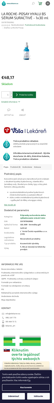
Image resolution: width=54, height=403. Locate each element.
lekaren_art (10, 325)
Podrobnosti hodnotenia (35, 25)
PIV (2, 289)
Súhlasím (38, 396)
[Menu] (48, 3)
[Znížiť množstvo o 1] (11, 96)
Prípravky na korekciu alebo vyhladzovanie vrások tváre (33, 216)
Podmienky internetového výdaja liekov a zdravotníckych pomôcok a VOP (25, 274)
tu (29, 380)
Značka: (14, 27)
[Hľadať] (33, 3)
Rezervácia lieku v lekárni (11, 269)
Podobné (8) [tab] (15, 167)
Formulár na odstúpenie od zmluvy (15, 286)
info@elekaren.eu (13, 313)
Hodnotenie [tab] (27, 167)
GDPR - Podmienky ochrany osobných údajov (19, 278)
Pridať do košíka (26, 95)
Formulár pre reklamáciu (11, 282)
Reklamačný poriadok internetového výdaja (19, 293)
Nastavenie (26, 387)
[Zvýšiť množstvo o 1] (11, 93)
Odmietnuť (13, 396)
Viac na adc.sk (10, 204)
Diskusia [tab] (37, 167)
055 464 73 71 (11, 321)
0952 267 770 (11, 317)
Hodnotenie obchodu (10, 296)
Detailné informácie (9, 102)
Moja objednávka (8, 300)
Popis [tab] (6, 167)
